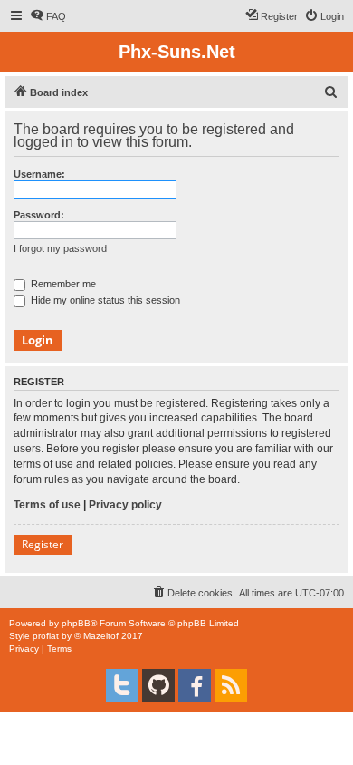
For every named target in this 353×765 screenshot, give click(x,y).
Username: (39, 174)
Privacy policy (125, 505)
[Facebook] (194, 685)
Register (42, 544)
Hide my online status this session (104, 300)
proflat (46, 636)
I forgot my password (60, 248)
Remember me (62, 283)
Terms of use (47, 505)
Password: (39, 214)
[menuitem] (48, 16)
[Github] (158, 685)
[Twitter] (122, 685)
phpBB (76, 623)
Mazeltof (101, 636)
